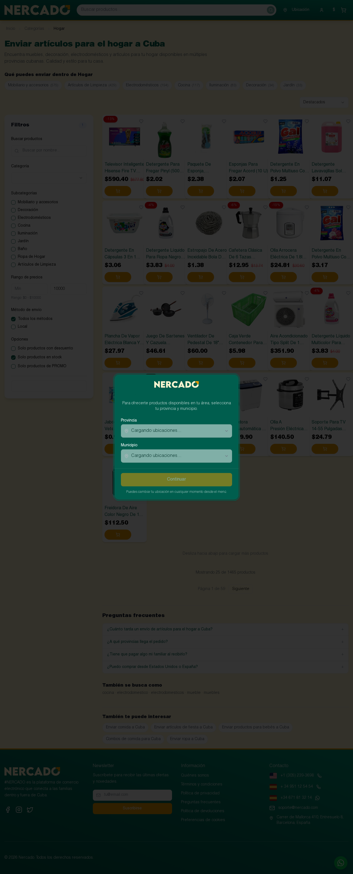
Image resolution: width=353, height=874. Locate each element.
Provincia (129, 421)
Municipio (129, 445)
